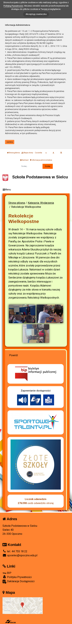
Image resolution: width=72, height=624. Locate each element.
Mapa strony (28, 153)
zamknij (10, 142)
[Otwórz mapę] (23, 605)
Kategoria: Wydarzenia (41, 202)
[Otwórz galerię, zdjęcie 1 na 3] (22, 314)
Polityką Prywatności (13, 6)
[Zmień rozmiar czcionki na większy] (53, 152)
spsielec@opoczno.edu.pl (21, 555)
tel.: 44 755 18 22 (16, 551)
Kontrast (25, 160)
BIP (8, 573)
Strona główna (14, 153)
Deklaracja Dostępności (20, 581)
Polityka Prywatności (19, 577)
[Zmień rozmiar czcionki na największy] (61, 152)
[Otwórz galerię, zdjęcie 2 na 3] (50, 314)
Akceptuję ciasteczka (36, 14)
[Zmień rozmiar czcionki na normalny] (46, 152)
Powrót (13, 355)
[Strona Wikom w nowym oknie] (10, 621)
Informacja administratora (41, 160)
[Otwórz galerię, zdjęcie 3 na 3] (36, 333)
